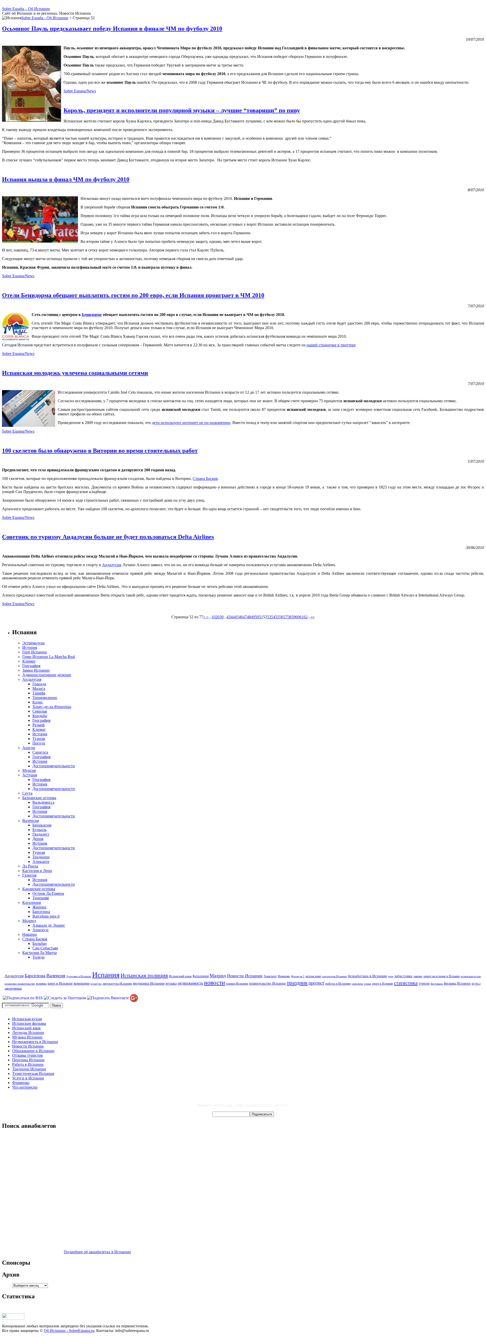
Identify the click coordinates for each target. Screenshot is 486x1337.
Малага (38, 688)
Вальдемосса (43, 802)
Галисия (29, 875)
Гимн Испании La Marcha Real (48, 656)
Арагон (28, 748)
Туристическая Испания (33, 1073)
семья (367, 983)
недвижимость (190, 983)
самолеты (357, 983)
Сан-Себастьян (45, 948)
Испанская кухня (27, 1019)
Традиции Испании (29, 1069)
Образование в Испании (33, 1051)
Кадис (37, 702)
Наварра (29, 934)
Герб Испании (34, 652)
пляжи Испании (237, 983)
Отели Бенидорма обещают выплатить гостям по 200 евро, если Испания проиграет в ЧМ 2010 (133, 295)
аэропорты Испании (334, 976)
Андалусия (31, 679)
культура (96, 983)
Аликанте (40, 861)
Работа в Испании (28, 1064)
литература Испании (117, 983)
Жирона (39, 907)
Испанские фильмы (29, 1023)
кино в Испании (60, 983)
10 (213, 617)
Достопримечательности (53, 766)
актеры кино (313, 976)
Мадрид (29, 921)
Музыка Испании (27, 1037)
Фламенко (284, 976)
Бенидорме (92, 314)
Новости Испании (244, 975)
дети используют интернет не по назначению (191, 422)
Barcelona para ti (45, 916)
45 (237, 617)
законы (417, 976)
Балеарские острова (39, 798)
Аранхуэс (40, 930)
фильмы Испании (457, 983)
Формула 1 (298, 976)
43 (229, 617)
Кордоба (39, 716)
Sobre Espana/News (80, 91)
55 (277, 617)
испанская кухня (471, 976)
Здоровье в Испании (78, 976)
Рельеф (38, 725)
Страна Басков (205, 478)
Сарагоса (40, 752)
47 (245, 617)
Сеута (27, 793)
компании (82, 983)
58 (289, 617)
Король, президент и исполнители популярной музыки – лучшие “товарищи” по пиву (182, 110)
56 (281, 617)
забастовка (403, 976)
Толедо (38, 957)
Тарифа (38, 693)
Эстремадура (33, 643)
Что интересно (24, 1087)
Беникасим (41, 825)
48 (249, 617)
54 (273, 617)
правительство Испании (267, 983)
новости (214, 982)
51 (261, 617)
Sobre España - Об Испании (44, 18)
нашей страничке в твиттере (331, 345)
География (31, 666)
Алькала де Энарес (48, 925)
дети (390, 976)
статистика (406, 983)
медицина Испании (149, 983)
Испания (105, 975)
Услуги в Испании (28, 1078)
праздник (297, 983)
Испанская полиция (144, 975)
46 (241, 617)
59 (293, 617)
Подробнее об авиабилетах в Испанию (97, 1252)
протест (316, 983)
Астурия (29, 775)
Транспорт (270, 976)
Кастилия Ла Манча (39, 952)
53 (269, 617)
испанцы (41, 983)
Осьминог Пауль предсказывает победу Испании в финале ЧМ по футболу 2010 (112, 28)
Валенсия (30, 820)
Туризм (38, 738)
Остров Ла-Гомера (48, 893)
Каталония (31, 902)
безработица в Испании (367, 976)
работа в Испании (338, 983)
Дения (37, 839)
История (29, 647)
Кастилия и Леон (37, 870)
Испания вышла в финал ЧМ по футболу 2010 (65, 179)
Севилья (39, 711)
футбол (476, 983)
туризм (424, 983)
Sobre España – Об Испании (26, 9)
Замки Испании (36, 670)
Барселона (41, 911)
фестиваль (437, 983)
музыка (171, 983)
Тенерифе (40, 898)
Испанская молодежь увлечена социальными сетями (75, 373)
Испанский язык (180, 976)
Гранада (39, 684)
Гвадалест (40, 834)
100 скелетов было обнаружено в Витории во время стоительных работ (100, 450)
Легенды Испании (28, 1032)
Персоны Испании (28, 1060)
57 (285, 617)
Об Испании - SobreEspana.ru (69, 1330)
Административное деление (46, 675)
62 (305, 617)
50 (257, 617)
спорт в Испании (382, 983)
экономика (13, 988)
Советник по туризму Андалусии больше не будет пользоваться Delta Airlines (108, 537)
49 (253, 617)
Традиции (41, 857)
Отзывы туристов (27, 1055)
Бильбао (39, 943)
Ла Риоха (30, 866)
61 (301, 617)
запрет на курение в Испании (441, 976)
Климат (28, 661)
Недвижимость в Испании (35, 1041)
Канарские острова (38, 889)
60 (297, 617)
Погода (38, 743)
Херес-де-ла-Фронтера (51, 707)
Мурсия (29, 770)
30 (221, 617)
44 (233, 617)
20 (217, 617)
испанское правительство (20, 983)
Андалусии (112, 565)
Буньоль (39, 829)
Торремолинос (44, 697)
